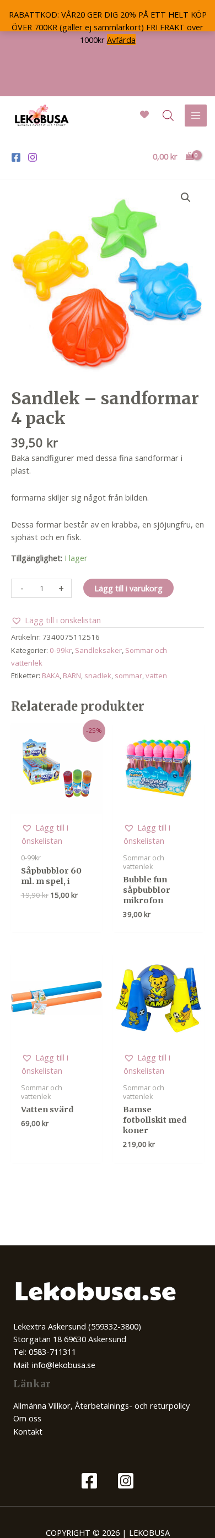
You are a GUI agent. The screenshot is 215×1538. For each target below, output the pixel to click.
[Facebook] (16, 157)
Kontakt (27, 1431)
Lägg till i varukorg (128, 588)
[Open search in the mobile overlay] (168, 115)
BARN (72, 675)
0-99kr (61, 650)
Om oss (27, 1418)
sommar (128, 675)
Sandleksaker (98, 650)
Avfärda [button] (121, 39)
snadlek (97, 675)
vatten (156, 675)
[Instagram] (32, 157)
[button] (186, 197)
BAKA (51, 675)
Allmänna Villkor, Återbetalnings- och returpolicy (101, 1405)
